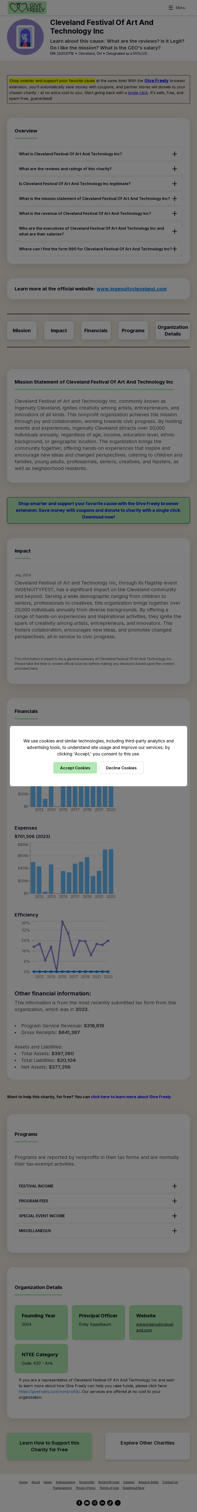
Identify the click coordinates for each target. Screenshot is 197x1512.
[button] (98, 756)
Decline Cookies (121, 767)
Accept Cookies (75, 767)
